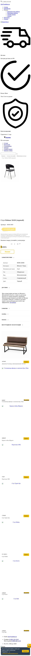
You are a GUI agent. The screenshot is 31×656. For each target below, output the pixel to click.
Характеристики (7, 257)
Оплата (6, 19)
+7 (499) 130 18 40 (6, 1)
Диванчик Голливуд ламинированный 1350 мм (13, 363)
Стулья (6, 143)
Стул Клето (4, 594)
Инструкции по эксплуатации (11, 325)
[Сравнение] (28, 162)
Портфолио (7, 8)
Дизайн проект (11, 14)
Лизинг (9, 16)
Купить (26, 362)
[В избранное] (26, 162)
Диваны (6, 147)
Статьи (6, 7)
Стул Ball (4, 632)
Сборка (4, 314)
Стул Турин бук (6, 517)
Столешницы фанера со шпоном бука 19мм (13, 401)
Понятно (25, 651)
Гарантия (4, 308)
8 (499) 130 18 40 (14, 639)
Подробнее (13, 302)
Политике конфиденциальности (10, 653)
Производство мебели (13, 11)
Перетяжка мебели (12, 13)
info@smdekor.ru (12, 636)
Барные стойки (8, 150)
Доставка (5, 287)
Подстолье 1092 (6, 479)
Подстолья (7, 144)
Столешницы (7, 146)
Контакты (7, 17)
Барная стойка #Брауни (7, 440)
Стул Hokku (5, 556)
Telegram (29, 646)
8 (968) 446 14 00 (16, 641)
